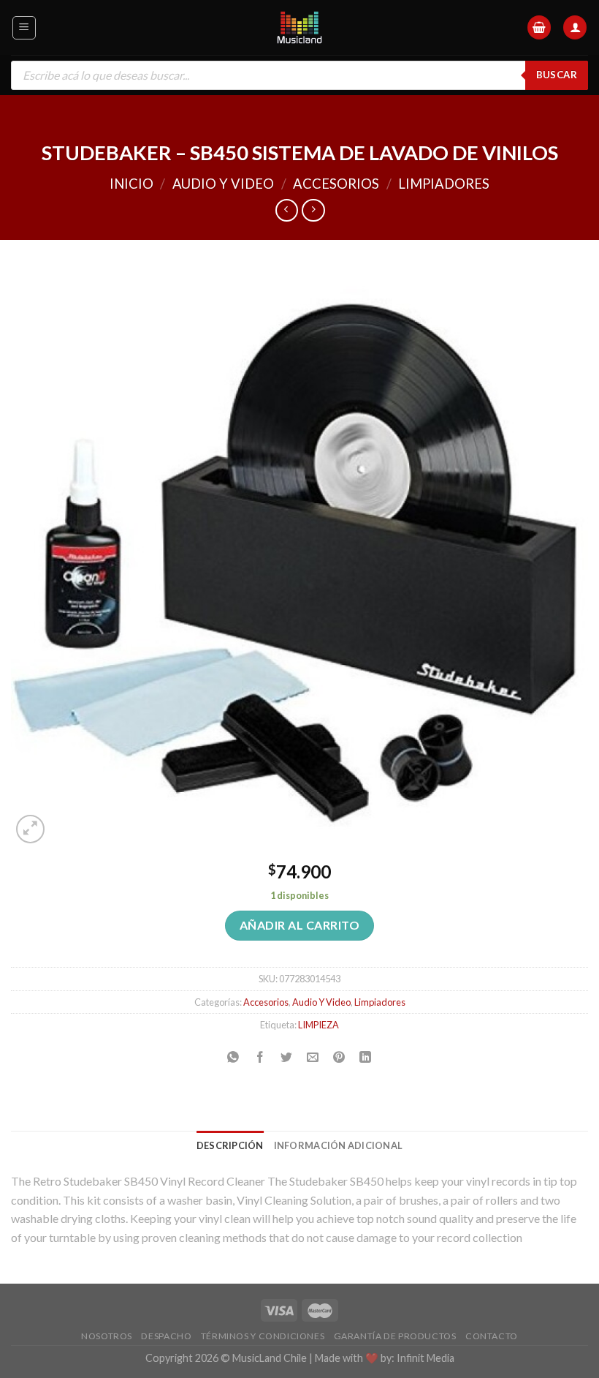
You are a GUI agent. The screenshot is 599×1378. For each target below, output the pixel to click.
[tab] (230, 1145)
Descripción (230, 1145)
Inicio (131, 184)
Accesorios (336, 184)
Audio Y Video (223, 184)
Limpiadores (443, 184)
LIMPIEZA (318, 1025)
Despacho (166, 1335)
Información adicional (338, 1145)
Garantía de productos (395, 1335)
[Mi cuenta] (575, 27)
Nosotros (106, 1335)
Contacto (491, 1335)
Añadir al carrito (299, 925)
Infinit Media (425, 1358)
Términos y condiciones (262, 1335)
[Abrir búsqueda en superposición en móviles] (299, 75)
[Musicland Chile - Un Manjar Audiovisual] (300, 28)
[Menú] (24, 27)
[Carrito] (539, 27)
